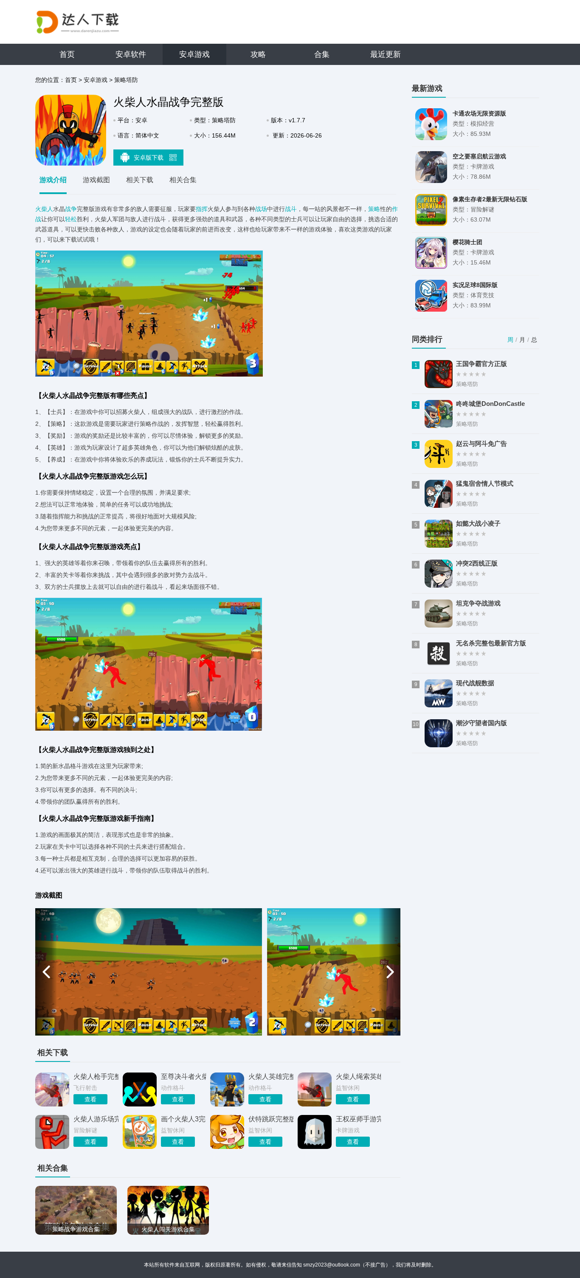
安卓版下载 (149, 157)
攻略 (258, 54)
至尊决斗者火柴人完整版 (183, 1076)
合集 (321, 54)
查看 (90, 1099)
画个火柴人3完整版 (183, 1119)
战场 (261, 208)
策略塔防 (126, 79)
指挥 (202, 208)
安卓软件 (130, 54)
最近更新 (385, 54)
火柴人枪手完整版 (95, 1076)
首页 (67, 54)
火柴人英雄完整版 (270, 1076)
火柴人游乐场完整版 (95, 1119)
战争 (71, 208)
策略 (374, 208)
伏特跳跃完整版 (270, 1119)
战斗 (291, 208)
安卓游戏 (194, 54)
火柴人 (44, 208)
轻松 (71, 219)
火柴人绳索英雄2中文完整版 (358, 1076)
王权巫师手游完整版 (358, 1119)
